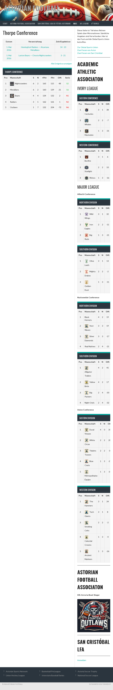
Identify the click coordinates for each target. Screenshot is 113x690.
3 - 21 (63, 55)
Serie (67, 77)
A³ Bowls (95, 23)
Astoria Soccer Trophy (87, 671)
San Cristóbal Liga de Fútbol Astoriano (54, 23)
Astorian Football (32, 8)
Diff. (60, 77)
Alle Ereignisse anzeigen (61, 63)
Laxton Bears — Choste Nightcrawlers (35, 55)
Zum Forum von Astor (86, 50)
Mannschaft (15, 77)
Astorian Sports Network (17, 671)
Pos (6, 77)
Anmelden (81, 660)
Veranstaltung (35, 41)
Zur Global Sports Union (87, 47)
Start (5, 23)
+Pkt (44, 77)
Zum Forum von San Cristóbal (89, 53)
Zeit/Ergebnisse (63, 41)
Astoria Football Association (22, 23)
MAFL (75, 23)
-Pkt (52, 77)
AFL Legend (84, 23)
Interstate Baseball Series (53, 675)
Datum (9, 41)
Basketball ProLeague (51, 671)
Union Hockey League (15, 675)
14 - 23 (63, 47)
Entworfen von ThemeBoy (100, 684)
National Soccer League (88, 675)
